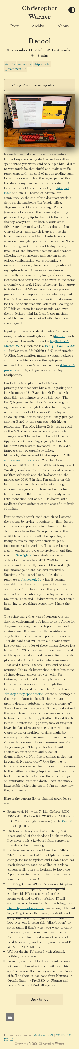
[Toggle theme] (72, 10)
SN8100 (66, 821)
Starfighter (24, 555)
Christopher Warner (39, 12)
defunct (59, 336)
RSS (50, 1035)
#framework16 (16, 68)
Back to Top (39, 999)
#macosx (24, 63)
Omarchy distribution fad (25, 907)
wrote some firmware (19, 460)
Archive (38, 26)
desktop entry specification (24, 693)
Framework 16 (31, 579)
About (63, 26)
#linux (10, 63)
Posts (14, 26)
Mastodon (39, 1035)
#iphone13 (42, 63)
